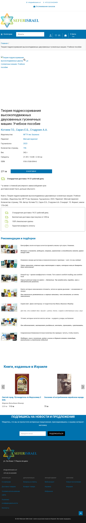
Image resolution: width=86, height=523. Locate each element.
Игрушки (69, 486)
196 (24, 148)
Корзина (48, 486)
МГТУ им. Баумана (31, 134)
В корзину (31, 171)
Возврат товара (29, 486)
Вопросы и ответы (30, 482)
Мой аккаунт (49, 482)
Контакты (5, 508)
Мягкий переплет (30, 139)
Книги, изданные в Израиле (25, 367)
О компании (6, 482)
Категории (8, 34)
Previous (3, 387)
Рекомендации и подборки (18, 238)
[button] (25, 60)
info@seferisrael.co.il (34, 2)
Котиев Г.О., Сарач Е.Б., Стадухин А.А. (24, 129)
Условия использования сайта (11, 493)
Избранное (49, 491)
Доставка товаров (9, 486)
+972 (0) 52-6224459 (51, 2)
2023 (25, 143)
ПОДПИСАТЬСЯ (56, 433)
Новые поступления (73, 482)
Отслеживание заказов (45, 6)
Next (83, 387)
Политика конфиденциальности (10, 501)
